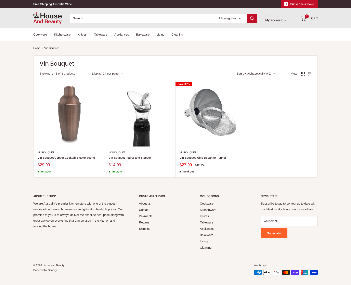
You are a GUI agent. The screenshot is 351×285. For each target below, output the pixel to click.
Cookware (40, 34)
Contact (144, 209)
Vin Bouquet (51, 48)
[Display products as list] (309, 74)
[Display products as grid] (303, 74)
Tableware (100, 34)
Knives (82, 34)
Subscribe (274, 233)
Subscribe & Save (302, 4)
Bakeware (143, 34)
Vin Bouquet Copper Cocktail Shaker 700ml (66, 157)
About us (145, 203)
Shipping (144, 228)
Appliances (121, 34)
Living (160, 34)
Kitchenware (62, 34)
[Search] (252, 18)
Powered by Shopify (45, 270)
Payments (146, 216)
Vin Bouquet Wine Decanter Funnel (203, 157)
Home (36, 48)
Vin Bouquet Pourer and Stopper (130, 157)
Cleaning (177, 34)
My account (274, 20)
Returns (144, 222)
